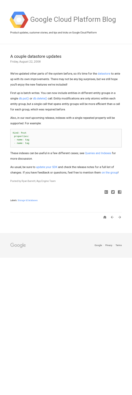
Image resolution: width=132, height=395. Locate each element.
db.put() (24, 98)
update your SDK (46, 167)
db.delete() (40, 98)
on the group (110, 172)
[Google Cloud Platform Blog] (73, 27)
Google (98, 245)
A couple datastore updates (35, 56)
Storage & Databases (28, 200)
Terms (119, 245)
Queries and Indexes (98, 153)
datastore (104, 73)
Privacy (109, 245)
